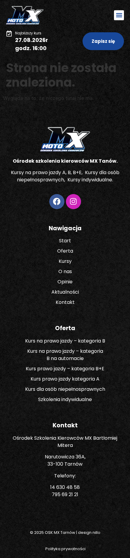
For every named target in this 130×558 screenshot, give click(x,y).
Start (65, 240)
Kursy (65, 261)
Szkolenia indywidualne (65, 399)
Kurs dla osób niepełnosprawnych (65, 389)
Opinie (65, 281)
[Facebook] (56, 201)
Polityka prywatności (65, 549)
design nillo (89, 532)
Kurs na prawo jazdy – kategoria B (65, 340)
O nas (65, 271)
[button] (119, 15)
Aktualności (65, 292)
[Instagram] (73, 201)
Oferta (65, 250)
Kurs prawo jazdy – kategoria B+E (65, 368)
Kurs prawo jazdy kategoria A (65, 378)
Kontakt (65, 302)
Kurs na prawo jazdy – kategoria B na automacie (65, 355)
